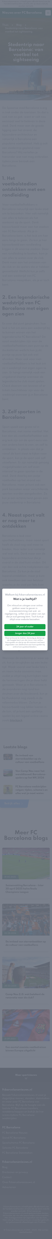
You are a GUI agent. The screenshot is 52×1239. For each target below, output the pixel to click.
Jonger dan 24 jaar (25, 633)
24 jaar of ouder (25, 627)
